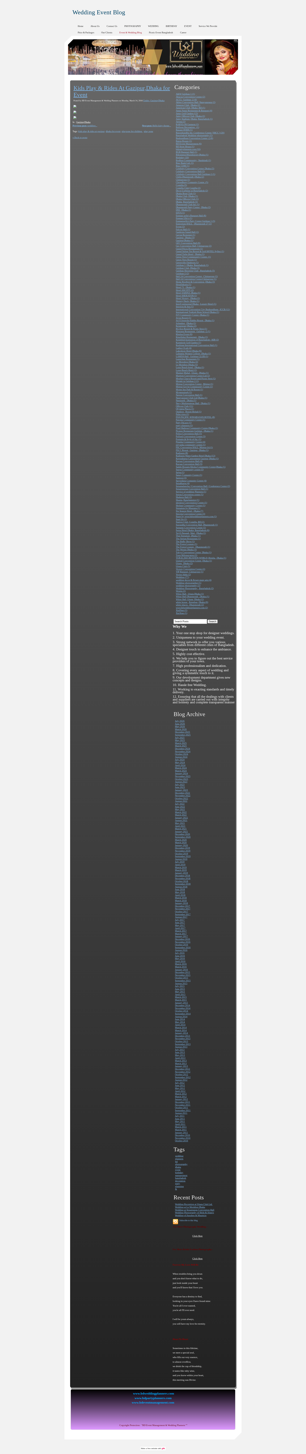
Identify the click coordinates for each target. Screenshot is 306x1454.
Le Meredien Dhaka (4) (187, 362)
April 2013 (180, 1058)
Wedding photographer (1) (188, 583)
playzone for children (132, 131)
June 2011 (180, 1118)
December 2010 (182, 1135)
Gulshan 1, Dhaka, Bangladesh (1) (192, 265)
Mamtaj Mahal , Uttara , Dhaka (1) (192, 373)
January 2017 (181, 936)
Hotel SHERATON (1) (186, 295)
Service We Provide (208, 26)
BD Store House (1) (185, 146)
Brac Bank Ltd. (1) (185, 163)
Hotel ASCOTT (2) (185, 290)
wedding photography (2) (188, 585)
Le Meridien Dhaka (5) (187, 364)
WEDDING (153, 26)
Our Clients (106, 32)
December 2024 (182, 748)
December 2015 (182, 972)
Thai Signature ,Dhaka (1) (188, 535)
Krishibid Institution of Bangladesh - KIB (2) (197, 339)
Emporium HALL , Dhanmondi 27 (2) (194, 223)
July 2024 (180, 759)
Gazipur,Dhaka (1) (184, 240)
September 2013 (183, 1044)
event (177, 1169)
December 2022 (182, 793)
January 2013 (181, 1066)
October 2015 (181, 977)
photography (181, 1164)
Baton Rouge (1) (184, 141)
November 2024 (182, 751)
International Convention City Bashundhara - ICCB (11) (203, 309)
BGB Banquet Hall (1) (186, 152)
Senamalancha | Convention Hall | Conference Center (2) (203, 486)
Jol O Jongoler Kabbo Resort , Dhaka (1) (195, 320)
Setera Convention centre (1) (189, 494)
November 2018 (182, 878)
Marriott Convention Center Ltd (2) (193, 375)
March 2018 (181, 897)
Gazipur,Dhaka (83, 122)
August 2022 (181, 801)
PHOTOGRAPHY (132, 26)
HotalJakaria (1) (183, 284)
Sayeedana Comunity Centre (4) (191, 480)
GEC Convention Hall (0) (188, 243)
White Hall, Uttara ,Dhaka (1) (190, 599)
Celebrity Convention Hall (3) (190, 171)
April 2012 (180, 1091)
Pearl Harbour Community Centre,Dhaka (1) (197, 428)
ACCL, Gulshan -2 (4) (186, 99)
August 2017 (181, 917)
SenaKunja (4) (182, 483)
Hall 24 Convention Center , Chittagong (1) (197, 276)
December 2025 (182, 732)
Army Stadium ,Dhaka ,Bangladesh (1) (194, 119)
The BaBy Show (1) (185, 541)
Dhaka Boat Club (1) (186, 193)
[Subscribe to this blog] (175, 1222)
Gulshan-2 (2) (182, 273)
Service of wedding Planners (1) (191, 491)
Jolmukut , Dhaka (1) (186, 323)
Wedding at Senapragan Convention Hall (194, 1210)
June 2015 (180, 989)
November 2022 (182, 795)
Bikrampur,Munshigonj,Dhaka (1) (192, 154)
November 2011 (182, 1105)
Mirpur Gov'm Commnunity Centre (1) (194, 386)
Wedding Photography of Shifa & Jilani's (194, 1212)
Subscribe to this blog (188, 1220)
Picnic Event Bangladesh (161, 32)
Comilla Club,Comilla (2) (188, 188)
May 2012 (180, 1088)
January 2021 (181, 831)
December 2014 (182, 1005)
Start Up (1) (181, 519)
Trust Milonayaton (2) (186, 555)
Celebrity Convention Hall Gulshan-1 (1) (195, 174)
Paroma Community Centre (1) (190, 419)
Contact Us (112, 26)
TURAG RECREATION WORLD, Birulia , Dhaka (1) (201, 558)
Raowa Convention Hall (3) (189, 464)
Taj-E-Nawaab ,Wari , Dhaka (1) (191, 533)
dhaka (178, 1167)
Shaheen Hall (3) (184, 497)
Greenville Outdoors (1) (187, 262)
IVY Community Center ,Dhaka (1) (192, 315)
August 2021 (181, 820)
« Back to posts (80, 137)
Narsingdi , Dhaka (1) (186, 400)
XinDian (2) (181, 610)
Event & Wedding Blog (130, 32)
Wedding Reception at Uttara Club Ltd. (193, 1204)
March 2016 (181, 964)
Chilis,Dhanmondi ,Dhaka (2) (190, 176)
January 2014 (181, 1033)
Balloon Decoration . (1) (187, 127)
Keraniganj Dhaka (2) (186, 326)
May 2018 (180, 892)
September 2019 (183, 856)
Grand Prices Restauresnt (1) (189, 248)
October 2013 (181, 1041)
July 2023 (180, 784)
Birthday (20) (182, 157)
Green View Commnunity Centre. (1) (193, 257)
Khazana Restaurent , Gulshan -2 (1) (193, 331)
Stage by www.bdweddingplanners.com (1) (196, 516)
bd (176, 1161)
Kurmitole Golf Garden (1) (188, 342)
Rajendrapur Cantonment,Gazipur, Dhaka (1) (197, 458)
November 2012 (182, 1071)
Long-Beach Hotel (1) (186, 370)
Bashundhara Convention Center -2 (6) (194, 138)
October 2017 (181, 911)
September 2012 (183, 1077)
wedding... (85, 125)
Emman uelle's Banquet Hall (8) (191, 215)
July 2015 (180, 986)
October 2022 (181, 798)
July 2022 (180, 804)
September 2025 (183, 734)
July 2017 (180, 920)
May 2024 (180, 762)
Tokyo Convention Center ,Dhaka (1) (193, 552)
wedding (179, 1156)
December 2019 (182, 848)
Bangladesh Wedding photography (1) (194, 135)
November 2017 (182, 908)
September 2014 (183, 1013)
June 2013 (180, 1052)
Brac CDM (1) (182, 166)
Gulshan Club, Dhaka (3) (188, 268)
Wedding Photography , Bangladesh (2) (195, 588)
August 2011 (181, 1113)
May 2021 (180, 823)
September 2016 (183, 947)
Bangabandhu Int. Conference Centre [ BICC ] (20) (200, 132)
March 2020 (181, 839)
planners (179, 1158)
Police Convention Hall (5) (189, 433)
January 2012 (181, 1099)
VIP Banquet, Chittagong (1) (189, 571)
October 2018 (181, 881)
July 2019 (180, 861)
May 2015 (180, 991)
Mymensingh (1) (184, 392)
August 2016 (181, 950)
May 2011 (180, 1121)
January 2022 (181, 817)
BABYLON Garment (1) (187, 124)
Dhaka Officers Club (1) (187, 199)
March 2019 (181, 867)
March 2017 (181, 930)
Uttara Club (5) (183, 566)
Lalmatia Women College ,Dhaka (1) (193, 353)
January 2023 (181, 790)
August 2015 (181, 983)
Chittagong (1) (183, 179)
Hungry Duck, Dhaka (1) (187, 301)
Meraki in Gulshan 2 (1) (187, 381)
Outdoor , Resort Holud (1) (188, 411)
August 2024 (181, 757)
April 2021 (180, 826)
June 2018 (180, 889)
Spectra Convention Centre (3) (190, 513)
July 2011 (180, 1116)
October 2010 (181, 1140)
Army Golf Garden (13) (187, 113)
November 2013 (182, 1038)
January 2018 (181, 903)
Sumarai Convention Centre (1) (191, 527)
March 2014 (181, 1027)
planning (179, 1186)
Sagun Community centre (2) (189, 469)
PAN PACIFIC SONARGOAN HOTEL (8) (195, 417)
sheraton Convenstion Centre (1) (191, 502)
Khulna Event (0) (184, 334)
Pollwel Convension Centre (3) (190, 436)
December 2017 (182, 906)
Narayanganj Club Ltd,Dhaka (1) (191, 397)
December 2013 (182, 1035)
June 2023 (180, 787)
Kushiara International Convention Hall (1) (196, 345)
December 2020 (182, 834)
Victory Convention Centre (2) (190, 569)
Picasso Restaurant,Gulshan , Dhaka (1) (194, 431)
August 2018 (181, 886)
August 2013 (181, 1046)
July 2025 (180, 737)
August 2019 (181, 859)
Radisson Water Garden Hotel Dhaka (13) (195, 455)
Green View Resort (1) (186, 259)
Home (80, 26)
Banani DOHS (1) (184, 130)
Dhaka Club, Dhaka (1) (187, 196)
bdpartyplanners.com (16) (188, 149)
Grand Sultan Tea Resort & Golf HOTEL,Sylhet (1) (200, 251)
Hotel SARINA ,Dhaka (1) (188, 292)
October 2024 (181, 754)
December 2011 (182, 1102)
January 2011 (181, 1132)
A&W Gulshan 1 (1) (185, 94)
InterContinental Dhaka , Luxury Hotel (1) (196, 304)
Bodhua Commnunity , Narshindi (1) (193, 160)
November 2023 (182, 776)
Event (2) (180, 226)
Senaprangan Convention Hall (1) (192, 488)
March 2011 (181, 1127)
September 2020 (183, 837)
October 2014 (181, 1011)
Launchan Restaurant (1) (187, 359)
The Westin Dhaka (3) (186, 549)
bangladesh (180, 1178)
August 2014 (181, 1016)
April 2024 (180, 765)
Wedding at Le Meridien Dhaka (190, 1207)
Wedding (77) (182, 577)
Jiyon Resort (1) (183, 317)
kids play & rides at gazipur (91, 131)
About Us (95, 26)
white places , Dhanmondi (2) (190, 604)
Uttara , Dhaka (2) (184, 563)
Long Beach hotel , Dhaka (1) (190, 367)
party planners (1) (184, 425)
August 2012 (181, 1080)
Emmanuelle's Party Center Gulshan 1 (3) (195, 221)
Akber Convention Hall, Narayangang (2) (195, 102)
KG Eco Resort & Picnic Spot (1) (191, 328)
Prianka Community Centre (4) (190, 442)
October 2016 (181, 944)
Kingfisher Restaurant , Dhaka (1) (192, 337)
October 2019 (181, 853)
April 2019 (180, 864)
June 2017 (180, 922)
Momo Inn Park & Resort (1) (189, 389)
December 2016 (182, 939)
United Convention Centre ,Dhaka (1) (194, 560)
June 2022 (180, 806)
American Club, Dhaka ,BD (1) (190, 107)
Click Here (197, 1236)
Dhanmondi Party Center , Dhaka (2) (193, 207)
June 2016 (180, 955)
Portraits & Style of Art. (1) (188, 439)
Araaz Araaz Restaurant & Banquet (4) (194, 110)
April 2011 (180, 1124)
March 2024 (181, 768)
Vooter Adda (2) (183, 574)
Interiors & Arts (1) (185, 306)
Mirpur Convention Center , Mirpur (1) (194, 384)
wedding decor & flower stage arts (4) (193, 580)
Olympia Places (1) (185, 408)
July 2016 (180, 953)
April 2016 (180, 961)
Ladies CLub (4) (183, 348)
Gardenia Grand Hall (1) (187, 232)
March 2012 (181, 1093)
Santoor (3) (181, 478)
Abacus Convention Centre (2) (190, 96)
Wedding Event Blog (98, 12)
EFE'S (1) (180, 212)
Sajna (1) (180, 472)
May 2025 (180, 740)
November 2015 (182, 975)
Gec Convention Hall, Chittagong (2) (193, 246)
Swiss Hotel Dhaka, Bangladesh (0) (192, 530)
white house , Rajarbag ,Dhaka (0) (192, 602)
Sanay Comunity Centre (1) (189, 475)
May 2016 (180, 958)
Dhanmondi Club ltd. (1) (187, 204)
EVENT (188, 26)
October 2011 (181, 1107)
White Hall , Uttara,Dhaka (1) (190, 594)
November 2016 (182, 942)
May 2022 (180, 809)
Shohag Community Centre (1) (190, 505)
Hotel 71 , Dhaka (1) (185, 287)
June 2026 (180, 723)
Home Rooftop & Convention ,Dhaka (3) (195, 281)
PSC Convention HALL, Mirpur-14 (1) (194, 447)
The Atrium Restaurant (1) (188, 538)
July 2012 (180, 1082)
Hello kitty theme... (156, 125)
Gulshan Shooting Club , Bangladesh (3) (195, 270)
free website (152, 1448)
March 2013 (181, 1060)
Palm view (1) (182, 414)
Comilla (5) (181, 185)
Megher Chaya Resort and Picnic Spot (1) (196, 378)
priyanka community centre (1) (190, 444)
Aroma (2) (180, 121)
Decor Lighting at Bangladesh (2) (192, 190)
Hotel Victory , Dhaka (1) (188, 298)
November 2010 (182, 1138)
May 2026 (180, 726)
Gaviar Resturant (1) (185, 235)
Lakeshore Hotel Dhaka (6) (189, 351)
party (177, 1183)
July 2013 (180, 1049)
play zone (148, 131)
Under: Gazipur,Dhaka (154, 100)
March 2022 (181, 812)
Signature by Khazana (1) (188, 508)
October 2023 (181, 779)
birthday (179, 1172)
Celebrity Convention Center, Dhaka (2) (195, 168)
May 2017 (180, 925)
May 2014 (180, 1022)
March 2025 (181, 743)
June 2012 (180, 1085)
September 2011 (183, 1110)
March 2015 (181, 997)
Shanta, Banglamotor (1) (187, 500)
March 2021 (181, 828)
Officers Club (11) (184, 406)
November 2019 (182, 850)
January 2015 (181, 1002)
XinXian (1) (181, 613)
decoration (180, 1181)
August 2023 (181, 781)
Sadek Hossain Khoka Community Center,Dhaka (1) (200, 467)
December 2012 (182, 1069)
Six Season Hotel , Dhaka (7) (189, 511)
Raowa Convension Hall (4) (189, 461)
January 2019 (181, 873)
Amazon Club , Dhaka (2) (188, 105)
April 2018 (180, 895)
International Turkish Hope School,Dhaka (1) (197, 312)
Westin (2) (181, 591)
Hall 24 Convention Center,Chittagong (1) (196, 279)
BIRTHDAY (171, 26)
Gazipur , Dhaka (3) (185, 237)
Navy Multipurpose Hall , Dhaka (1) (193, 403)
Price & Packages (86, 32)
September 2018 (183, 884)
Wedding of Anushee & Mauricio (190, 1215)
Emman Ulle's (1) (184, 218)
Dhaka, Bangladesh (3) (187, 201)
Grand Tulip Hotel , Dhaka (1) (190, 254)
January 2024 (181, 773)
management (181, 1175)
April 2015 (180, 994)
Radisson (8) (182, 453)
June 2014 (180, 1019)
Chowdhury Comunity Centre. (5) (192, 182)
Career (183, 32)
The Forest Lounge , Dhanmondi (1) (193, 547)
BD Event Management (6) (189, 143)
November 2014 (182, 1008)
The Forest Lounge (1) (186, 544)
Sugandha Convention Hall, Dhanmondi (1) (197, 524)
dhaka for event (113, 131)
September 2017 (183, 914)
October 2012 (181, 1074)
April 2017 (180, 928)
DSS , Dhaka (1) (183, 210)
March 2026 (181, 729)
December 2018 (182, 875)
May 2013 (180, 1055)
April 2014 (180, 1024)
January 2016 (181, 969)
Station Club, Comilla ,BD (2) (190, 522)
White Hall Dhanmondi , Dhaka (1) (192, 596)
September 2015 (183, 980)
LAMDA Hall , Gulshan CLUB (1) (192, 356)
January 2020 (181, 845)
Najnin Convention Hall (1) (189, 395)
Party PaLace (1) (183, 422)
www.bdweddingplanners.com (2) (192, 607)
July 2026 (180, 721)
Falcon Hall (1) (183, 229)
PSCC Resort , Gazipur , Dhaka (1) (192, 450)
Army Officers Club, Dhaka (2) (190, 116)
